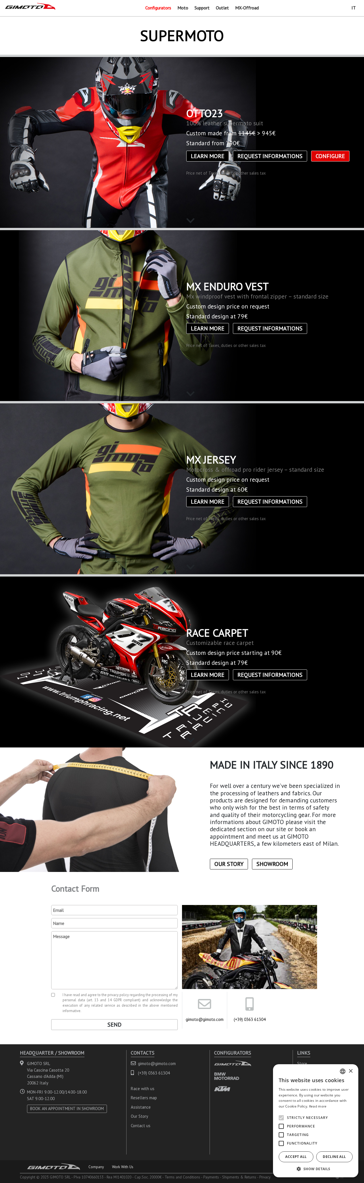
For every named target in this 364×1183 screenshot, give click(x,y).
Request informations (270, 156)
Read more (318, 1106)
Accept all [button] (296, 1156)
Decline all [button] (334, 1156)
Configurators (158, 8)
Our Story (228, 864)
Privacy (264, 1177)
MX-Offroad (247, 8)
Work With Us (122, 1166)
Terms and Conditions (182, 1177)
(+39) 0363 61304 (250, 1019)
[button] (316, 1169)
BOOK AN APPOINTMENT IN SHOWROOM (67, 1108)
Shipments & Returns (239, 1177)
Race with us (142, 1088)
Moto (182, 8)
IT (353, 8)
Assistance (141, 1107)
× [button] (350, 1071)
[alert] (315, 1120)
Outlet (222, 8)
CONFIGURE (330, 156)
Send (114, 1024)
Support (202, 8)
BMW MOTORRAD (226, 1076)
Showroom (272, 864)
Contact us (140, 1125)
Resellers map (144, 1097)
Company (96, 1166)
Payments (211, 1177)
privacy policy (118, 994)
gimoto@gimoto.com (205, 1019)
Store (302, 1063)
